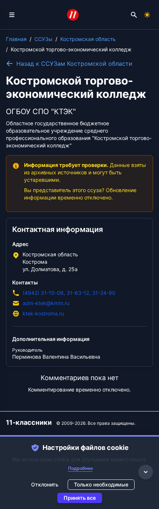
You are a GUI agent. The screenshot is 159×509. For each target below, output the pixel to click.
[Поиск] (134, 15)
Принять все (80, 498)
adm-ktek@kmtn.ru (46, 303)
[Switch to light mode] (147, 15)
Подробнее (80, 468)
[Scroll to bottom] (145, 472)
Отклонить (44, 484)
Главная (16, 39)
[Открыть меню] (12, 15)
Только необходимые (101, 484)
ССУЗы (43, 39)
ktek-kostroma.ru (43, 313)
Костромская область (88, 39)
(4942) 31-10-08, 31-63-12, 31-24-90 (69, 293)
